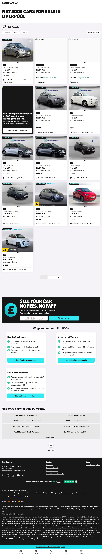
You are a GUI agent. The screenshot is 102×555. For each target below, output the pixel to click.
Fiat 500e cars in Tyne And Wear (75, 432)
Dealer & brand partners (93, 465)
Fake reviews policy (67, 493)
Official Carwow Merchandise (55, 474)
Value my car (63, 318)
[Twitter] (8, 476)
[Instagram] (13, 476)
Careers (88, 462)
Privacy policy (55, 493)
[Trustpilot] (64, 481)
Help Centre (7, 462)
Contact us (49, 465)
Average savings (7, 517)
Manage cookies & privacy (22, 493)
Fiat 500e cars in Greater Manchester (26, 421)
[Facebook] (3, 476)
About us (48, 462)
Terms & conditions (7, 493)
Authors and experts (52, 468)
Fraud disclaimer (37, 493)
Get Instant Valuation (17, 130)
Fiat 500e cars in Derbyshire (26, 415)
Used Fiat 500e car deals (76, 360)
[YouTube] (18, 476)
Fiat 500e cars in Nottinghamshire (26, 426)
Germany (13, 501)
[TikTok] (23, 476)
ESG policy (46, 493)
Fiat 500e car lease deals (25, 396)
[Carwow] (10, 3)
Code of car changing (21, 496)
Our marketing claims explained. (13, 514)
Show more (50, 437)
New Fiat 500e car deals (25, 360)
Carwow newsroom (52, 471)
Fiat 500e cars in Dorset (76, 415)
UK (5, 501)
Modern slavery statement (82, 493)
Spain (22, 501)
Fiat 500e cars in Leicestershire (76, 421)
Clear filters (7, 33)
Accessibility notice (7, 496)
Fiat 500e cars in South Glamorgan (76, 426)
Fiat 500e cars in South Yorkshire (26, 432)
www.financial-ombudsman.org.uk (69, 532)
